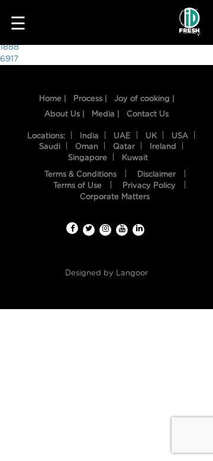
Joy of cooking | (144, 99)
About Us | (64, 114)
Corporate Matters (115, 197)
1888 (9, 47)
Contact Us (148, 114)
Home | (52, 99)
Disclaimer (156, 174)
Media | (106, 114)
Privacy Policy (149, 186)
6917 (9, 59)
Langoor (132, 273)
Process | (90, 99)
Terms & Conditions (80, 174)
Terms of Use (77, 186)
